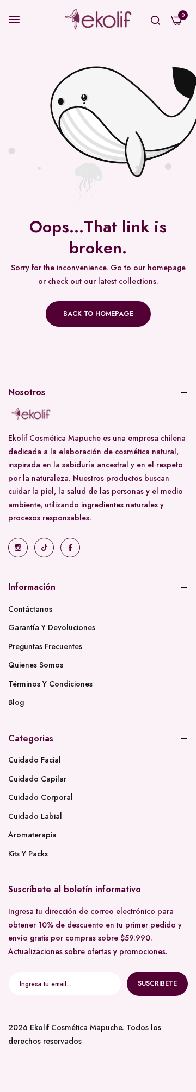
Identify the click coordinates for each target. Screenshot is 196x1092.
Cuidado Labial (35, 816)
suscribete (157, 983)
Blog (16, 702)
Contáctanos (30, 609)
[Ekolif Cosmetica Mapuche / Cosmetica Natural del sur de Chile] (98, 19)
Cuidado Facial (34, 759)
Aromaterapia (32, 834)
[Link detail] (18, 547)
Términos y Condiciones (50, 683)
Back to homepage (98, 314)
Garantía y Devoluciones (51, 627)
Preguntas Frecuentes (45, 646)
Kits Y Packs (28, 853)
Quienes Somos (35, 664)
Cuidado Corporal (40, 797)
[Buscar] (155, 19)
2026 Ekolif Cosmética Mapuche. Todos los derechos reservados (84, 1034)
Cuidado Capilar (37, 778)
